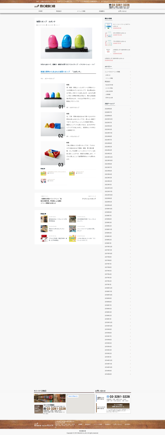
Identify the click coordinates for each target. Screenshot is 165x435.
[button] (60, 11)
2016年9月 (108, 298)
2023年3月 (108, 178)
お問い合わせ (122, 11)
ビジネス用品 (109, 88)
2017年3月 (108, 277)
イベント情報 (81, 11)
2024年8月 (108, 136)
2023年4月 (108, 174)
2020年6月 (108, 198)
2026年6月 (108, 115)
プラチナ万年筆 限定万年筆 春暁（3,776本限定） (58, 239)
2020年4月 (108, 205)
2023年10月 (108, 160)
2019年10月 (108, 209)
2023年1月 (108, 184)
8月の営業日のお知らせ (119, 33)
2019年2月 (108, 226)
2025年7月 (108, 122)
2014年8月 (108, 374)
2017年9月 (108, 257)
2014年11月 (108, 364)
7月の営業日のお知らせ (119, 41)
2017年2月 (108, 281)
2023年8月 (108, 164)
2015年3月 (108, 350)
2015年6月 (108, 339)
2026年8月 (108, 109)
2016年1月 (108, 319)
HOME (40, 11)
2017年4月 (108, 274)
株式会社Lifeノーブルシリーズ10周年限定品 (58, 220)
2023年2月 (108, 181)
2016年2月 (108, 315)
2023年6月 (108, 171)
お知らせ (108, 75)
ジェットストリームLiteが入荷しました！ (86, 229)
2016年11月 (108, 291)
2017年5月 (108, 271)
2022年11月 (108, 191)
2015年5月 (108, 343)
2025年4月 (108, 126)
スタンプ (58, 25)
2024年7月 (108, 140)
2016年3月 (108, 312)
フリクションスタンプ (80, 171)
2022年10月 (108, 195)
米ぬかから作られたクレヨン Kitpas (57, 229)
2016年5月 (108, 308)
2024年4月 (108, 150)
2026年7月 (108, 112)
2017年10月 (108, 253)
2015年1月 (108, 357)
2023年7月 (108, 167)
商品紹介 (59, 11)
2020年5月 (108, 202)
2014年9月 (108, 371)
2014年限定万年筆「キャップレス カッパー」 (86, 220)
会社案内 (127, 424)
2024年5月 (108, 146)
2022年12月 (108, 188)
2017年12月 (108, 246)
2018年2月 (108, 240)
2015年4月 (108, 346)
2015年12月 (108, 322)
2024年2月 (108, 153)
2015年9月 (108, 329)
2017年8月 (108, 260)
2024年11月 (108, 133)
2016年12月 (108, 288)
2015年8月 (108, 333)
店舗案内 (101, 11)
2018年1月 (108, 243)
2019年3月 (108, 222)
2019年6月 (108, 219)
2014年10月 (108, 367)
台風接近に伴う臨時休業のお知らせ (114, 58)
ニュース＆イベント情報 (112, 72)
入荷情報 (108, 94)
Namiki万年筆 (109, 85)
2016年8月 (108, 302)
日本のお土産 (109, 97)
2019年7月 (108, 215)
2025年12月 (108, 119)
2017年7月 (108, 264)
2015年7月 (108, 336)
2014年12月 (108, 360)
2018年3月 (108, 236)
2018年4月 (108, 233)
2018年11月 (108, 229)
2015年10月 (108, 326)
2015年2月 (108, 353)
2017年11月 (108, 250)
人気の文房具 (50, 25)
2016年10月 (108, 295)
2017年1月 (108, 284)
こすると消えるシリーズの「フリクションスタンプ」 (57, 171)
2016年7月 (108, 305)
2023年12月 (108, 157)
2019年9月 (108, 212)
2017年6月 (108, 267)
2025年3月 (108, 129)
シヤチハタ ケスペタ (51, 179)
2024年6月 (108, 143)
